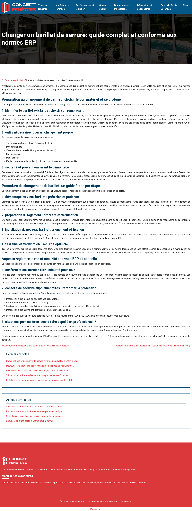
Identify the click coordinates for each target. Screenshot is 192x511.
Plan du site (96, 509)
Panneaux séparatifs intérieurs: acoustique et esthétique (34, 411)
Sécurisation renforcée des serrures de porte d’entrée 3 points (37, 375)
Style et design (103, 7)
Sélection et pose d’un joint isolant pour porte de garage (34, 416)
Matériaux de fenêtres (62, 7)
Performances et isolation (85, 7)
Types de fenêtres (43, 7)
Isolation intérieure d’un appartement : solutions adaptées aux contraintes (151, 345)
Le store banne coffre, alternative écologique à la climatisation (37, 370)
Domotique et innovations (121, 7)
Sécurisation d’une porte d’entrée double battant (30, 421)
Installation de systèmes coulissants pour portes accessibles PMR (39, 380)
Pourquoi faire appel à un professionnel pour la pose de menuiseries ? (40, 365)
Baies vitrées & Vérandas (169, 7)
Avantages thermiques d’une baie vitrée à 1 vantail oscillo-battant (36, 345)
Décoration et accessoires (144, 7)
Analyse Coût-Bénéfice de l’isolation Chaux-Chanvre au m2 (35, 406)
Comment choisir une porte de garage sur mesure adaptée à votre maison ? (43, 361)
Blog (185, 5)
